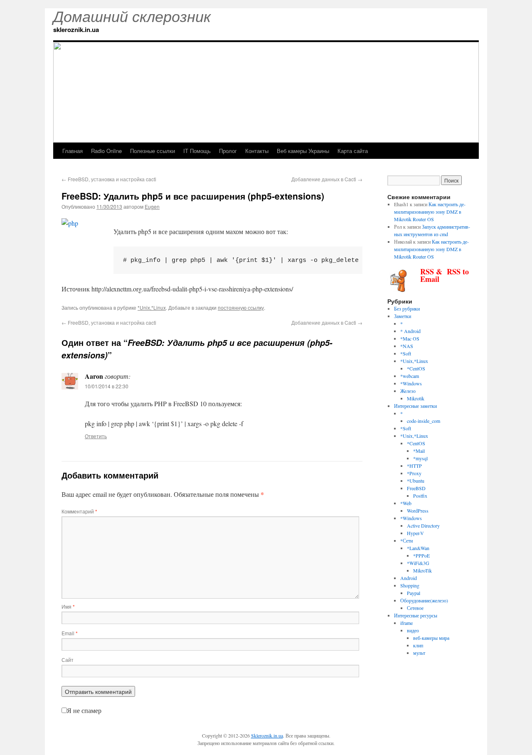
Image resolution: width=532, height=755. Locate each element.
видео (413, 630)
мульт (419, 652)
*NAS (406, 346)
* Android (410, 331)
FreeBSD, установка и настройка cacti (109, 179)
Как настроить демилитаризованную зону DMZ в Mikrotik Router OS (430, 211)
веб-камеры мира (431, 637)
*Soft (405, 353)
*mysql (420, 458)
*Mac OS (409, 338)
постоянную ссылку (241, 307)
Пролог (228, 151)
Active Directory (423, 525)
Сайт (68, 659)
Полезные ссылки (152, 151)
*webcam (409, 376)
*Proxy (414, 473)
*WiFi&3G (418, 563)
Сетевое (415, 607)
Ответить (96, 435)
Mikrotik (415, 398)
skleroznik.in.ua (76, 29)
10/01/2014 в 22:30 (106, 386)
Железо (408, 390)
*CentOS (416, 368)
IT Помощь (197, 151)
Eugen (152, 206)
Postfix (420, 495)
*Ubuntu (415, 480)
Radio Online (106, 151)
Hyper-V (415, 533)
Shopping (409, 585)
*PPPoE (421, 555)
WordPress (418, 510)
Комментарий (79, 511)
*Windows (411, 383)
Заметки (402, 316)
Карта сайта (352, 151)
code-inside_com (423, 420)
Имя (68, 606)
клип (418, 645)
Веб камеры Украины (303, 151)
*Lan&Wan (418, 548)
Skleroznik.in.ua (267, 735)
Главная (72, 151)
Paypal (413, 593)
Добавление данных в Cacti (326, 179)
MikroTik (422, 570)
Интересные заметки (415, 405)
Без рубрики (407, 308)
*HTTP (414, 465)
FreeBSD (416, 488)
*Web (405, 503)
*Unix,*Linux (152, 307)
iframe (406, 622)
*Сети (406, 540)
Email (70, 633)
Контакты (256, 151)
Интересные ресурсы (415, 615)
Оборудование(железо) (424, 600)
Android (408, 578)
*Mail (419, 450)
